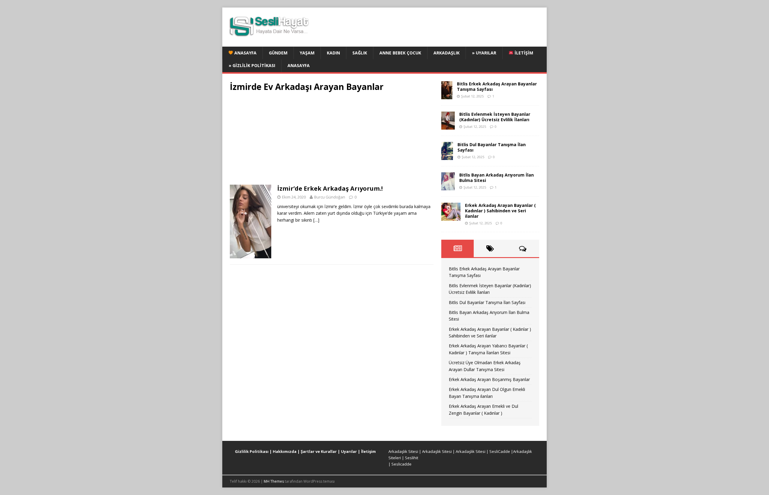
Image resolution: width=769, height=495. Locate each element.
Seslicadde (401, 464)
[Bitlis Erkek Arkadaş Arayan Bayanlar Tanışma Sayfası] (446, 95)
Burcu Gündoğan (329, 197)
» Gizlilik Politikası (252, 65)
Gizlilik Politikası (252, 451)
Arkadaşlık (446, 53)
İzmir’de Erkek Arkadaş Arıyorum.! (330, 188)
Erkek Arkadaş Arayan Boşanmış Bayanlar (489, 379)
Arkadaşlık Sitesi (403, 451)
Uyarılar (349, 451)
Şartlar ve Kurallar (319, 451)
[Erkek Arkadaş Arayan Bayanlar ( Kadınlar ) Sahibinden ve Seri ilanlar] (450, 217)
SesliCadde (499, 451)
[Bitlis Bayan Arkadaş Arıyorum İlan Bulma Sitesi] (448, 186)
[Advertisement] (331, 140)
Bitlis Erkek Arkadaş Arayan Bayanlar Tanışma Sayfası (497, 86)
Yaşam (307, 53)
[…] (316, 220)
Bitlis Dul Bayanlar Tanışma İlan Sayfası (491, 147)
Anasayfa (245, 53)
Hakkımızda (284, 451)
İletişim (523, 53)
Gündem (278, 53)
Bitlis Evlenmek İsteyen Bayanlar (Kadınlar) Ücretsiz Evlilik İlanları (494, 116)
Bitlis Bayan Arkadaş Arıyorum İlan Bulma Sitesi (496, 177)
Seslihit (411, 457)
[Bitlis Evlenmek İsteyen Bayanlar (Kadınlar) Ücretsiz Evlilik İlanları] (448, 126)
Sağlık (359, 53)
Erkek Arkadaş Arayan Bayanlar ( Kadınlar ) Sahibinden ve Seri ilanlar (500, 210)
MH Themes (274, 481)
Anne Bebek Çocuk (400, 53)
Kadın (333, 53)
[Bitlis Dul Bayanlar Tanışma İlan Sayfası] (447, 156)
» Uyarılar (484, 53)
